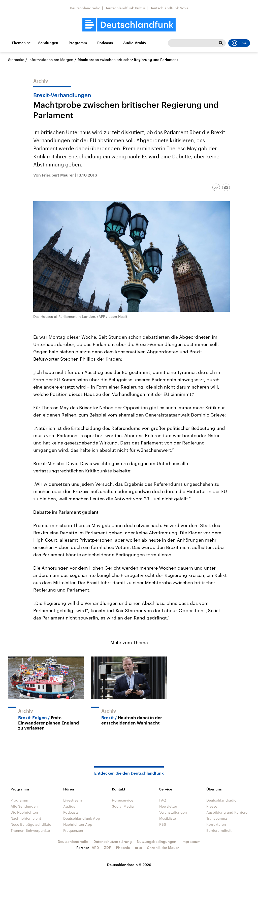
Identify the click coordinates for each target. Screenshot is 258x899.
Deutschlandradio (85, 8)
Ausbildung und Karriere (226, 812)
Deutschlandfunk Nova (168, 8)
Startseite (16, 59)
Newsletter (168, 806)
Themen (19, 43)
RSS (162, 824)
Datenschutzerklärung (112, 841)
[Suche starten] (220, 43)
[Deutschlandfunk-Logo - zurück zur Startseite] (129, 25)
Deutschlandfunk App (81, 818)
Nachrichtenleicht (26, 818)
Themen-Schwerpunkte (30, 830)
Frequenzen (73, 830)
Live (242, 43)
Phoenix (123, 847)
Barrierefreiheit (219, 830)
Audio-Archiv (134, 43)
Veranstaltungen (173, 812)
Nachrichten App (77, 824)
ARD (95, 847)
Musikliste (167, 818)
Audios (69, 806)
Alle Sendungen (24, 806)
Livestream (72, 800)
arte (138, 847)
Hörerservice (122, 800)
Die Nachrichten (24, 812)
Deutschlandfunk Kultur (125, 8)
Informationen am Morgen (50, 59)
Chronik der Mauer (163, 847)
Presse (211, 806)
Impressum (191, 841)
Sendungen (48, 43)
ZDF (107, 847)
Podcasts (105, 43)
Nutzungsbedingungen (156, 841)
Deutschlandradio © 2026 (129, 864)
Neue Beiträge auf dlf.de (31, 824)
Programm (78, 43)
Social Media (123, 806)
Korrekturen (216, 824)
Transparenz (216, 818)
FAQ (162, 800)
